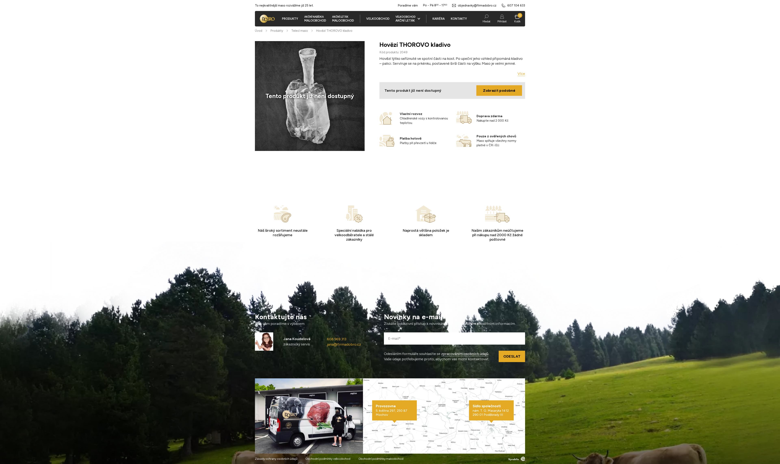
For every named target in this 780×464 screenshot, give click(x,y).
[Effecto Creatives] (516, 459)
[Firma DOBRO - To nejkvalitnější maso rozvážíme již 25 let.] (267, 19)
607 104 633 (516, 5)
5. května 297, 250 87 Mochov (391, 410)
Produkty (276, 31)
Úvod (258, 31)
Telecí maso (299, 31)
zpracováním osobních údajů (464, 354)
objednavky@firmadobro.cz (477, 5)
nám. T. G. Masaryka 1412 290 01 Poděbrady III (491, 410)
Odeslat (512, 356)
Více (521, 73)
